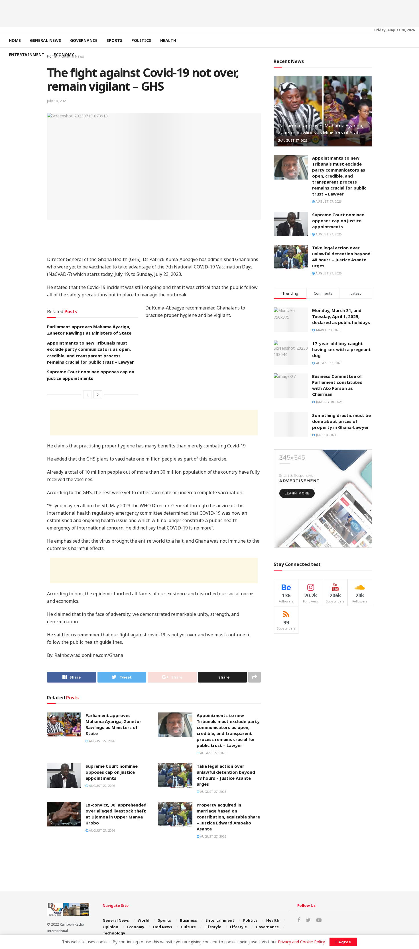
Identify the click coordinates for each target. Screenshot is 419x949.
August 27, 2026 (101, 741)
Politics (141, 40)
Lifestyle (212, 926)
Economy (64, 54)
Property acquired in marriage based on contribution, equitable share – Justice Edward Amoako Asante (228, 817)
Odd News (162, 926)
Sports (114, 40)
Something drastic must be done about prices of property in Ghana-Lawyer (341, 421)
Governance (83, 40)
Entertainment (26, 54)
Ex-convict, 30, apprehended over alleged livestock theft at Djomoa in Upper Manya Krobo (116, 814)
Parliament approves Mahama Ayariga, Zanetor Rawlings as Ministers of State (113, 724)
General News (45, 40)
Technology (114, 933)
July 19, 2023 (57, 100)
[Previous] (87, 394)
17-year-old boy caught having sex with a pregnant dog (341, 349)
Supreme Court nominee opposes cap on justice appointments (112, 772)
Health (168, 40)
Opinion (110, 926)
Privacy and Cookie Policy (301, 941)
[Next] (97, 394)
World (143, 920)
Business (188, 920)
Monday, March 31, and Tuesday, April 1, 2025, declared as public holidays (341, 316)
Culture (188, 926)
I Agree (343, 941)
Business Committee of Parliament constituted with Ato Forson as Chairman (337, 385)
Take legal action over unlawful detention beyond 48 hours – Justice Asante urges (226, 775)
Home (15, 40)
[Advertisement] (209, 13)
